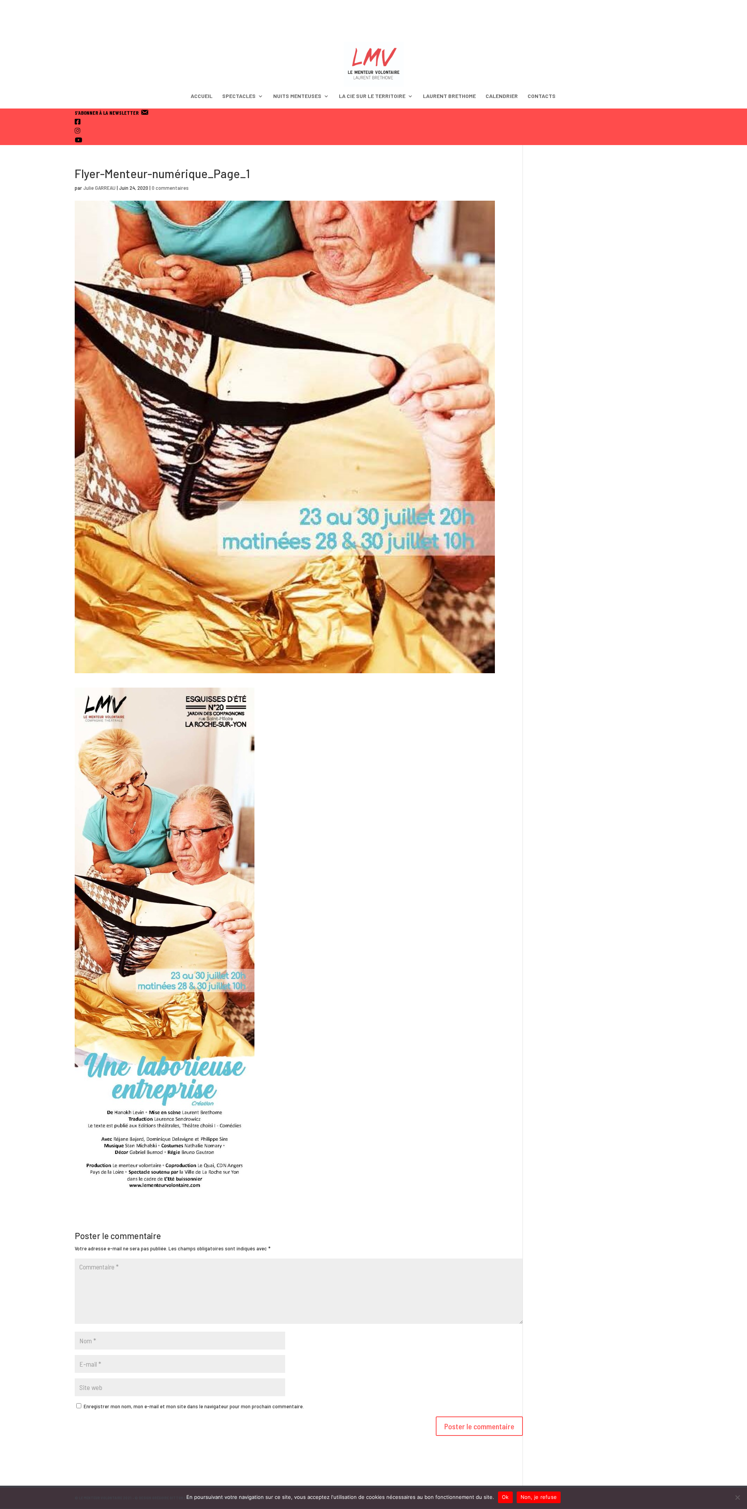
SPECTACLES (239, 96)
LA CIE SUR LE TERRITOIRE (372, 96)
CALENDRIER (502, 96)
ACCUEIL (201, 96)
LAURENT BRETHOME (449, 96)
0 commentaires (170, 187)
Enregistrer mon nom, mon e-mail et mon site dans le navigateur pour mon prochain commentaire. (194, 1406)
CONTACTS (542, 96)
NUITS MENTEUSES (297, 96)
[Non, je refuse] (737, 1497)
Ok (505, 1497)
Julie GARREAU (99, 187)
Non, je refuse (539, 1497)
